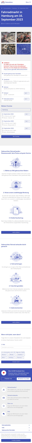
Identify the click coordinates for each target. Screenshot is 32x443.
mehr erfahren (16, 232)
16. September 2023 (23, 8)
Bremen (4, 354)
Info (3, 427)
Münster (12, 354)
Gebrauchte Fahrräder (8, 430)
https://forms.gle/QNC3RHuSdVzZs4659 (15, 69)
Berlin (3, 357)
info (26, 93)
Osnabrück (20, 354)
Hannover (19, 357)
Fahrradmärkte (7, 8)
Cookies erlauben (16, 440)
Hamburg (14, 8)
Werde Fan (8, 378)
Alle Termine (16, 136)
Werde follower (24, 378)
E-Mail (3, 344)
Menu (27, 2)
